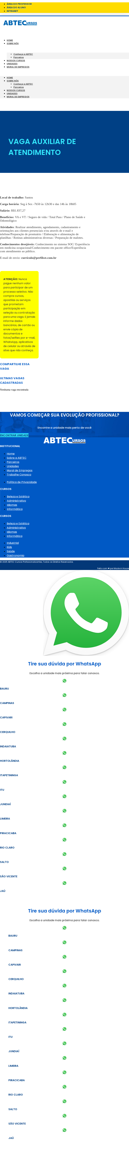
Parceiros (18, 57)
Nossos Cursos (16, 60)
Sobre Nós (13, 43)
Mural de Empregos (18, 66)
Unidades (12, 63)
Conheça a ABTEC (23, 54)
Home (10, 40)
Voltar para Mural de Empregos (21, 265)
